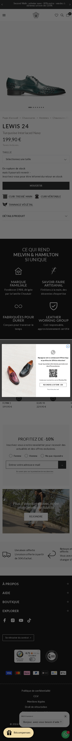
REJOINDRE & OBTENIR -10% (53, 385)
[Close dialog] (67, 346)
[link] (53, 373)
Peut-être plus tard (53, 389)
